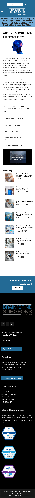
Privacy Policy (6, 340)
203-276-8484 (6, 402)
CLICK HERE (17, 288)
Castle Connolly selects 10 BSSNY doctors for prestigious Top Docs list (24, 227)
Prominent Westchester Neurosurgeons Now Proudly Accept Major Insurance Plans (24, 175)
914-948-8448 (6, 370)
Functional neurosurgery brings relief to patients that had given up (25, 201)
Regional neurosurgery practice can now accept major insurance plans (24, 188)
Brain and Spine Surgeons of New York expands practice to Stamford (24, 214)
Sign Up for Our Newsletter (12, 349)
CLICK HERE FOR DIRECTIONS (12, 378)
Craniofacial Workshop (9, 335)
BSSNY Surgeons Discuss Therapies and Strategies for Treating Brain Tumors (24, 240)
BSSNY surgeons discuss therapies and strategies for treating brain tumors (24, 253)
